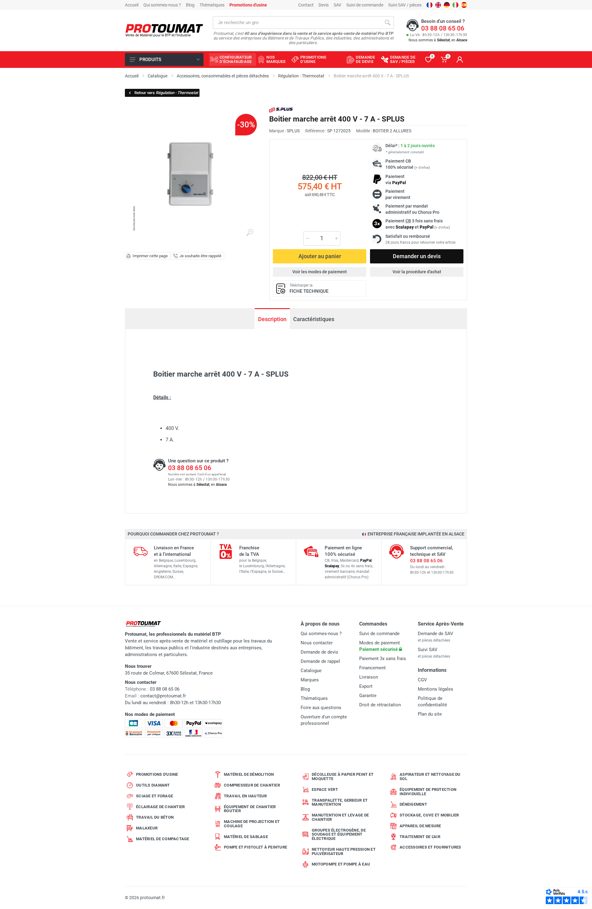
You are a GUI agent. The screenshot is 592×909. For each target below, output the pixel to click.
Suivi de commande (364, 5)
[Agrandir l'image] (250, 232)
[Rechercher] (387, 22)
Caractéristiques (313, 319)
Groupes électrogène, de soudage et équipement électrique (339, 834)
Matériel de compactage (162, 839)
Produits (150, 59)
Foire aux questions (321, 707)
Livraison (368, 677)
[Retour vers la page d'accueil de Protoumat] (164, 30)
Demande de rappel (320, 661)
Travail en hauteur (245, 796)
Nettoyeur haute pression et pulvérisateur (344, 851)
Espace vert (325, 789)
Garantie (367, 695)
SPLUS (293, 130)
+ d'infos (422, 168)
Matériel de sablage (246, 836)
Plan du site (430, 714)
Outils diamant (153, 785)
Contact (306, 5)
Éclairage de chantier (160, 806)
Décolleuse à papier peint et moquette (342, 776)
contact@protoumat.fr (163, 696)
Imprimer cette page (150, 256)
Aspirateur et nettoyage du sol (430, 776)
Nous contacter (317, 643)
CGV (422, 680)
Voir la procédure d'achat (417, 271)
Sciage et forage (154, 796)
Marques (310, 680)
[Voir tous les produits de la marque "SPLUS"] (281, 110)
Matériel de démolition (249, 774)
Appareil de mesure (420, 826)
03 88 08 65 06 (442, 28)
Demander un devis (417, 256)
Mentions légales (435, 689)
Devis (324, 5)
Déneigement (413, 804)
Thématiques (211, 5)
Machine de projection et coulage (252, 823)
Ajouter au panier (319, 256)
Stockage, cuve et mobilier (429, 815)
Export (365, 686)
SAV (337, 5)
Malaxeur (147, 828)
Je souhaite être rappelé (200, 256)
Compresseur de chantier (252, 785)
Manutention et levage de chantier (340, 817)
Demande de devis (319, 652)
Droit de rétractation (380, 705)
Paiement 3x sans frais (382, 658)
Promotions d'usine (157, 774)
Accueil (131, 5)
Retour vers (166, 92)
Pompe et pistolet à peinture (255, 847)
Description (272, 319)
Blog (190, 5)
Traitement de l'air (420, 836)
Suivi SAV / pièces (404, 5)
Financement (372, 668)
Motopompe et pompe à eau (341, 864)
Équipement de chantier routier (250, 808)
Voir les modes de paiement (319, 271)
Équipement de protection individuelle (428, 791)
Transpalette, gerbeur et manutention (340, 802)
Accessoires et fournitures (430, 847)
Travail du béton (155, 817)
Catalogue (311, 670)
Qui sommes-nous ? (162, 5)
